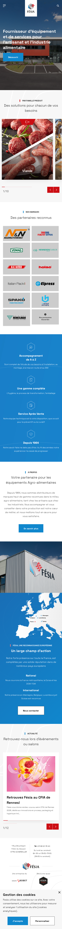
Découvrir (13, 57)
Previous (50, 190)
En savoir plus (31, 528)
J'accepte (18, 920)
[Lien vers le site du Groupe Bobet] (19, 881)
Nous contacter (31, 710)
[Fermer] (59, 892)
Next (56, 190)
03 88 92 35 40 (44, 846)
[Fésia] (31, 13)
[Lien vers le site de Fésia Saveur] (43, 884)
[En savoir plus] (31, 774)
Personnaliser (42, 920)
